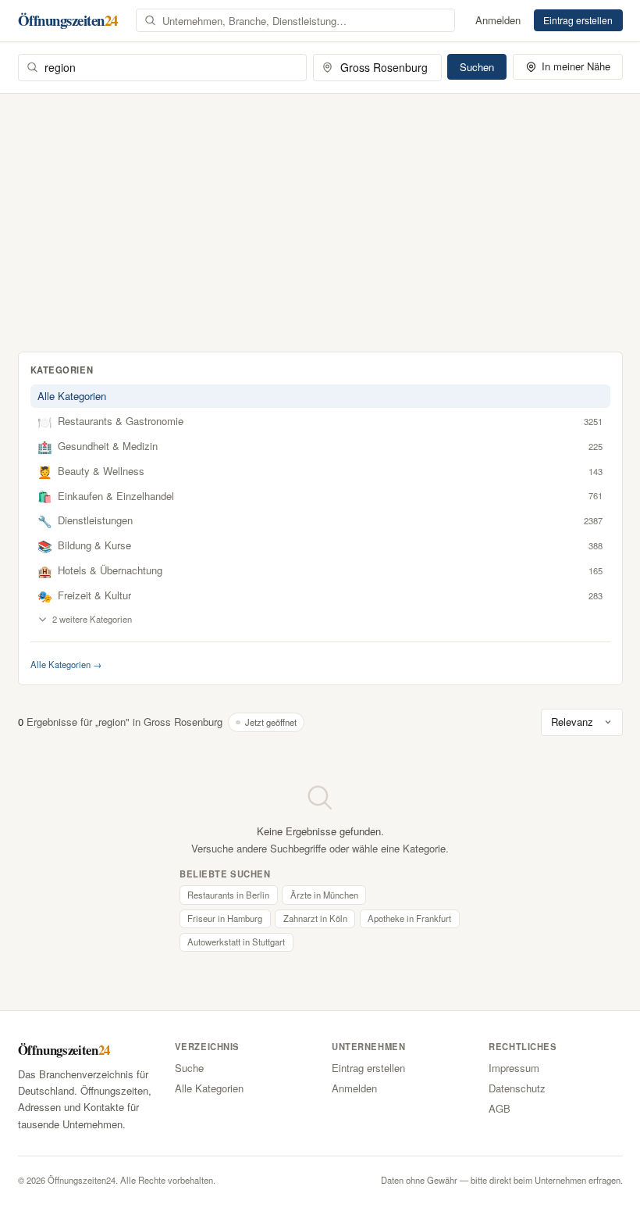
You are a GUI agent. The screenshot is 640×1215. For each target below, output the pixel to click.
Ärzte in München (324, 894)
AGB (499, 1108)
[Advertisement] (320, 211)
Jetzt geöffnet (271, 722)
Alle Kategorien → (65, 664)
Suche (189, 1067)
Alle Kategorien (71, 395)
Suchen (477, 66)
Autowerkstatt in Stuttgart (236, 941)
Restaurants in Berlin (228, 894)
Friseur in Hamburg (224, 918)
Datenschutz (517, 1088)
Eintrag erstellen (578, 20)
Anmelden (498, 20)
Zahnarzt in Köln (315, 918)
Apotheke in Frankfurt (409, 918)
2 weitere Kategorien (92, 619)
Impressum (514, 1067)
